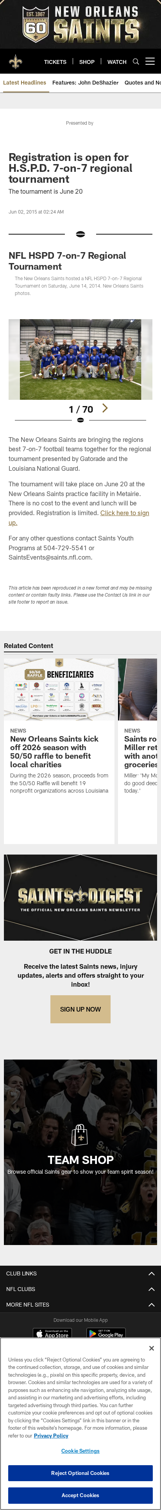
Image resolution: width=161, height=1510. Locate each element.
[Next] (104, 408)
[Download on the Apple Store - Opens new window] (52, 1334)
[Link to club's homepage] (15, 58)
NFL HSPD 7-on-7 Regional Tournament (67, 260)
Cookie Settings (80, 1451)
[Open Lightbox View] (81, 372)
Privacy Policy (51, 1435)
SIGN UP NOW (80, 1009)
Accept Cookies (81, 1495)
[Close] (151, 1348)
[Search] (136, 61)
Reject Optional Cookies (80, 1473)
